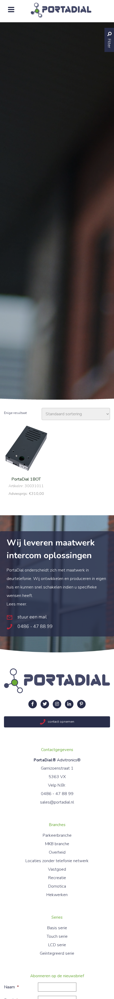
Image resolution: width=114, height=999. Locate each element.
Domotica (57, 886)
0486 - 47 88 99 (34, 626)
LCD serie (57, 945)
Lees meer (16, 604)
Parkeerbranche (57, 835)
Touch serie (57, 936)
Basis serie (57, 928)
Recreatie (57, 878)
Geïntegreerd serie (57, 953)
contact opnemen (60, 721)
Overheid (57, 852)
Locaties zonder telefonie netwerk (57, 861)
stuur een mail (31, 617)
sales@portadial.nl (57, 802)
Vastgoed (57, 869)
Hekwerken (57, 895)
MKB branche (57, 844)
